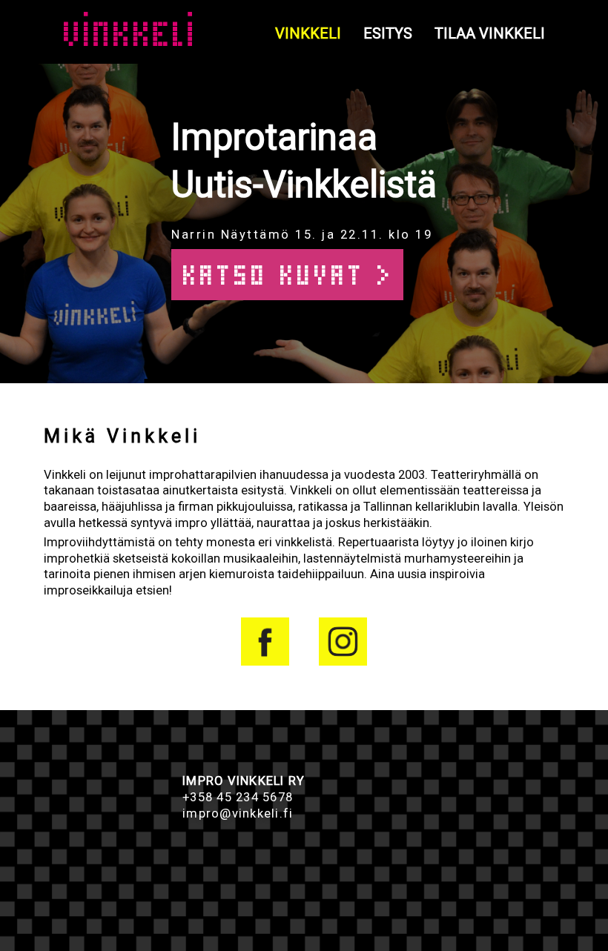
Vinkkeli (308, 33)
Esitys (387, 33)
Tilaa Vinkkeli (489, 33)
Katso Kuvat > (287, 274)
